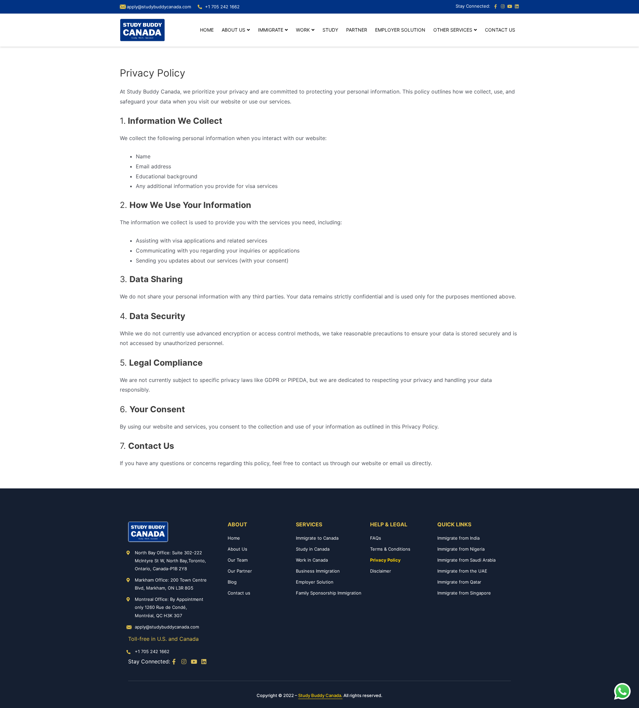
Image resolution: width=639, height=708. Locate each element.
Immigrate (270, 30)
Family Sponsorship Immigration (328, 593)
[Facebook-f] (495, 6)
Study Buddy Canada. (320, 695)
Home (207, 30)
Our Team (238, 560)
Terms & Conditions (390, 549)
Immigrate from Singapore (464, 593)
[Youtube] (509, 6)
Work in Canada (312, 560)
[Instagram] (502, 6)
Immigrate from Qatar (459, 582)
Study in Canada (312, 549)
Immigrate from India (458, 538)
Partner (356, 30)
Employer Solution (400, 30)
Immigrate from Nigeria (461, 549)
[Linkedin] (516, 6)
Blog (232, 582)
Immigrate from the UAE (462, 571)
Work (303, 30)
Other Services (452, 30)
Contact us (500, 30)
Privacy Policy (385, 560)
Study (330, 30)
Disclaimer (380, 571)
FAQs (375, 538)
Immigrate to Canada (317, 538)
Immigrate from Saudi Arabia (466, 560)
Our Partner (240, 571)
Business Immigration (318, 571)
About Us (233, 30)
